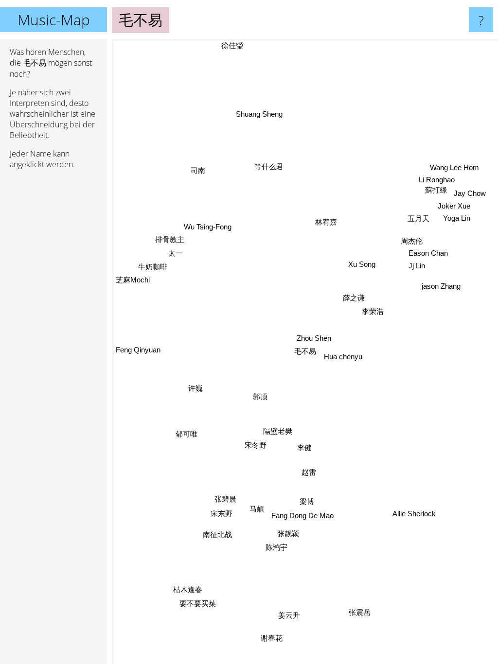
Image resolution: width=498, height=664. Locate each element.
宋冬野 (259, 449)
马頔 (257, 510)
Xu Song (361, 264)
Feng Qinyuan (138, 348)
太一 (175, 253)
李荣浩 (373, 311)
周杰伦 (412, 240)
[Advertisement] (53, 326)
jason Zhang (440, 285)
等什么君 (268, 166)
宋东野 (222, 516)
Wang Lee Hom (454, 166)
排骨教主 (169, 240)
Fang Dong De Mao (303, 516)
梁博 (311, 503)
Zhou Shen (314, 338)
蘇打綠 (435, 189)
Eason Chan (427, 252)
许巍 (196, 391)
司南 (197, 170)
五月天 (418, 218)
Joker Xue (453, 205)
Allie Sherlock (415, 512)
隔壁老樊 (274, 429)
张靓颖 (289, 534)
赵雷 (309, 472)
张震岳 (360, 611)
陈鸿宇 (277, 547)
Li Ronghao (436, 179)
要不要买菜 (195, 599)
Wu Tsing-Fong (207, 227)
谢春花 (274, 640)
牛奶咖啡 (152, 267)
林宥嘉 (326, 222)
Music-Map (54, 20)
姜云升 (290, 616)
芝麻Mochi (133, 280)
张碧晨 (226, 500)
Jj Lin (416, 265)
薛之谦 (354, 297)
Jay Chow (469, 192)
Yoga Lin (456, 217)
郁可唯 (186, 435)
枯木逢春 (185, 585)
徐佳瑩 (232, 45)
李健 (305, 447)
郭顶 (260, 398)
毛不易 (305, 351)
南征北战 (216, 533)
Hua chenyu (343, 356)
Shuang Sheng (258, 114)
